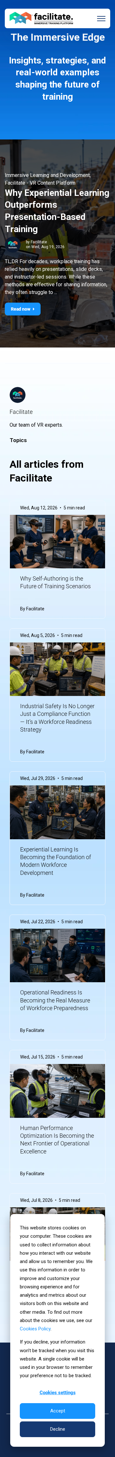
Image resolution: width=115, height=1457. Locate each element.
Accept (57, 1411)
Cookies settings (58, 1392)
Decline (57, 1429)
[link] (41, 18)
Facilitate (39, 242)
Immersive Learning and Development (47, 175)
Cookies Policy (35, 1329)
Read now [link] (20, 309)
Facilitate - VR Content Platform (40, 183)
